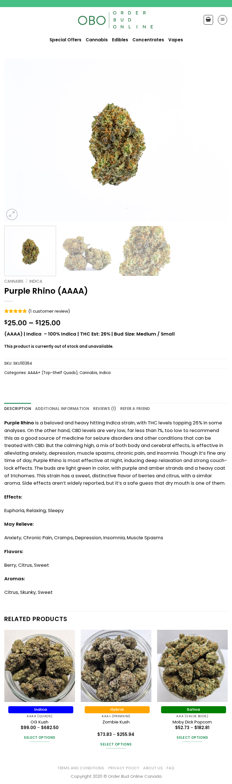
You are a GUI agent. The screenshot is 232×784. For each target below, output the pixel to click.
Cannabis (13, 281)
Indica (35, 281)
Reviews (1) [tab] (104, 408)
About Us (153, 768)
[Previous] (16, 140)
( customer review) (49, 311)
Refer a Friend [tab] (135, 408)
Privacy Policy (123, 768)
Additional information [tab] (62, 408)
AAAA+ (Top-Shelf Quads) (53, 372)
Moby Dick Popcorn (192, 722)
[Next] (216, 140)
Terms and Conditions (80, 768)
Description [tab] (17, 408)
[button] (222, 19)
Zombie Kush (116, 722)
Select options (39, 737)
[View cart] (208, 19)
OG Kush (39, 722)
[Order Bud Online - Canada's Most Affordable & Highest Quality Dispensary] (116, 20)
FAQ (171, 768)
